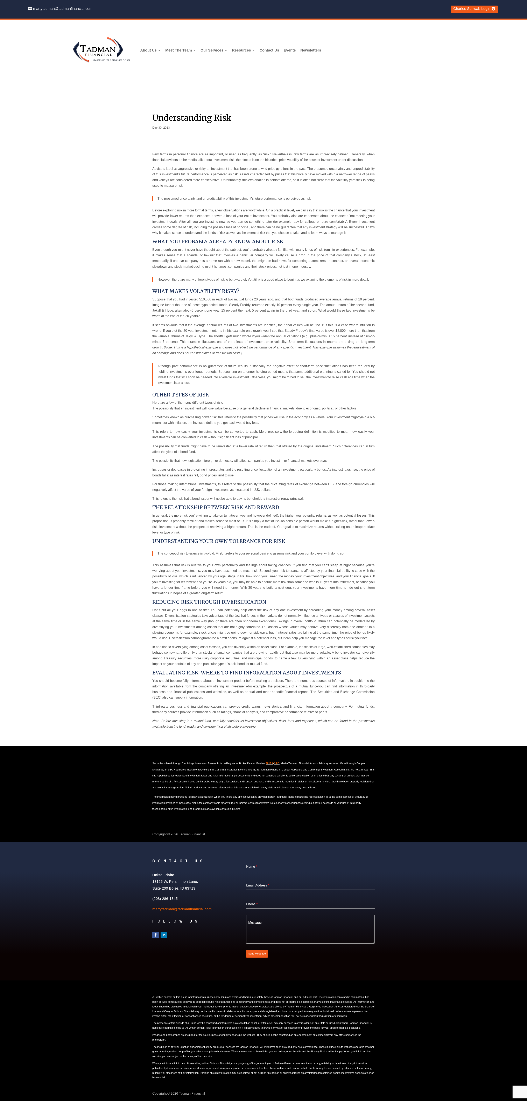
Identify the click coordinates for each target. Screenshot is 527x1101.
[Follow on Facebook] (155, 935)
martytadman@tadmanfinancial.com (62, 9)
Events (290, 50)
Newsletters (310, 50)
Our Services (212, 50)
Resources (241, 50)
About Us (148, 50)
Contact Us (269, 50)
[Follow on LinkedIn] (164, 935)
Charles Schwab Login (471, 9)
